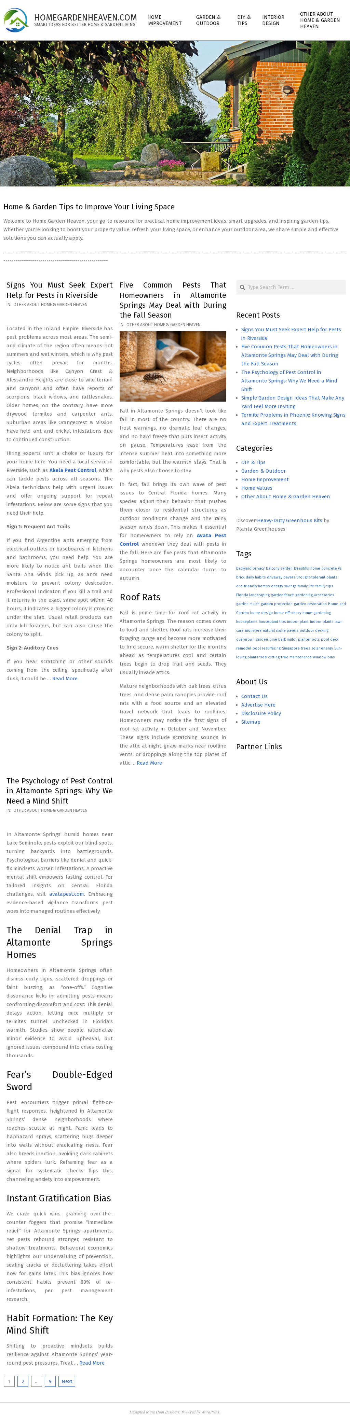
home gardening (316, 613)
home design (261, 613)
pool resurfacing (267, 648)
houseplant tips (272, 621)
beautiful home (307, 568)
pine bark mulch (283, 639)
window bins (324, 657)
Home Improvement (265, 479)
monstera (253, 630)
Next (67, 1381)
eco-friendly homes (253, 586)
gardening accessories (314, 595)
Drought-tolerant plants (316, 577)
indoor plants (321, 621)
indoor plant (298, 621)
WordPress (210, 1411)
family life (306, 586)
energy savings (283, 586)
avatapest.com (66, 894)
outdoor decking (314, 630)
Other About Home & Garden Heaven (50, 304)
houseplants (246, 621)
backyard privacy (250, 568)
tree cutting (269, 657)
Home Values (256, 488)
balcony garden (279, 568)
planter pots (309, 639)
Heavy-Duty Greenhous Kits (289, 520)
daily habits (256, 577)
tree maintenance (296, 657)
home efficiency (287, 613)
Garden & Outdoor (263, 471)
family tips (324, 586)
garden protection (277, 604)
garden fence (282, 595)
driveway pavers (281, 577)
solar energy (322, 648)
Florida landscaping (253, 595)
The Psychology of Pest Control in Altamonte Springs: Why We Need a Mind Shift (59, 791)
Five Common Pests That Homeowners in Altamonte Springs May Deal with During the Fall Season (289, 355)
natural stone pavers (280, 630)
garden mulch (247, 604)
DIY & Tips (253, 462)
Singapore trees (296, 648)
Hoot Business (167, 1411)
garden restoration (310, 604)
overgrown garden (252, 639)
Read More (65, 678)
